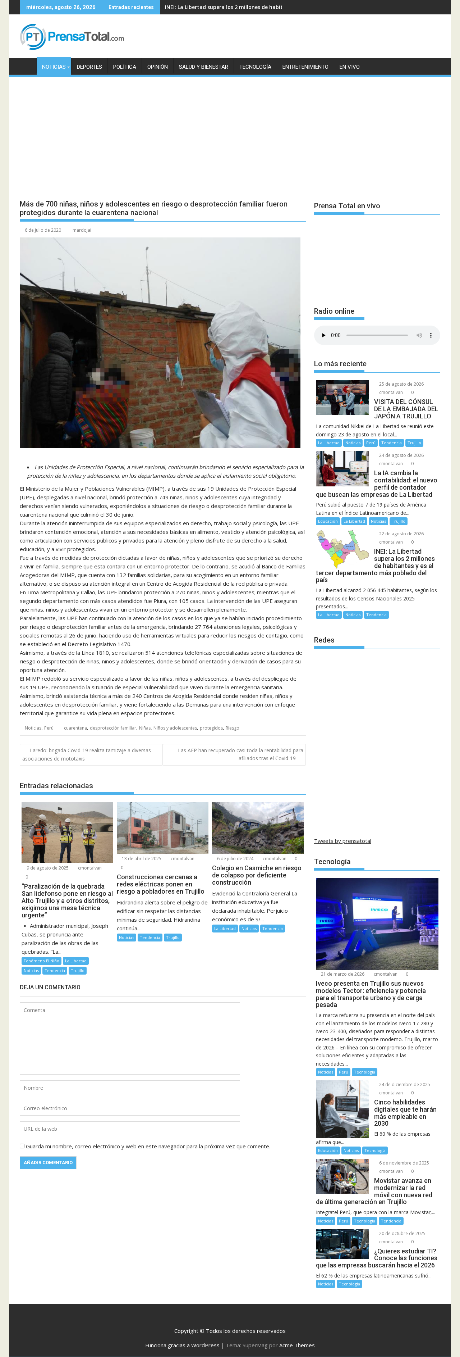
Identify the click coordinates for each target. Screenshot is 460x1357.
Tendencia (55, 970)
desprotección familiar (113, 728)
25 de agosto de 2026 (401, 384)
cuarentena (75, 728)
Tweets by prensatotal (342, 840)
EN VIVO (350, 67)
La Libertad (76, 960)
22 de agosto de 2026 (401, 534)
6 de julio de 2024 (234, 859)
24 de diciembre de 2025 (404, 1084)
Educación (328, 521)
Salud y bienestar (203, 67)
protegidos (211, 728)
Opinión (157, 67)
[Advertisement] (230, 132)
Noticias (54, 67)
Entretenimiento (305, 67)
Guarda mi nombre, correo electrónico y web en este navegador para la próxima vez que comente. (148, 1146)
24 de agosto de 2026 (401, 455)
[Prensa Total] (26, 65)
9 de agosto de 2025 (47, 868)
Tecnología (255, 67)
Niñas (145, 728)
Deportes (89, 67)
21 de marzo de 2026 (342, 974)
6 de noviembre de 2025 (403, 1163)
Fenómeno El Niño (41, 960)
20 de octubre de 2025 (402, 1233)
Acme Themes (297, 1345)
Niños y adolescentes (175, 728)
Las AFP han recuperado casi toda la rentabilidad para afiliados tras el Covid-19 (240, 754)
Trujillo (77, 970)
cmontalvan (89, 868)
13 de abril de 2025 (141, 859)
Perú (49, 728)
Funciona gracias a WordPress (182, 1345)
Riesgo (232, 728)
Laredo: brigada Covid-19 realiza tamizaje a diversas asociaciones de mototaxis (86, 754)
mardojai (82, 230)
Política (124, 67)
